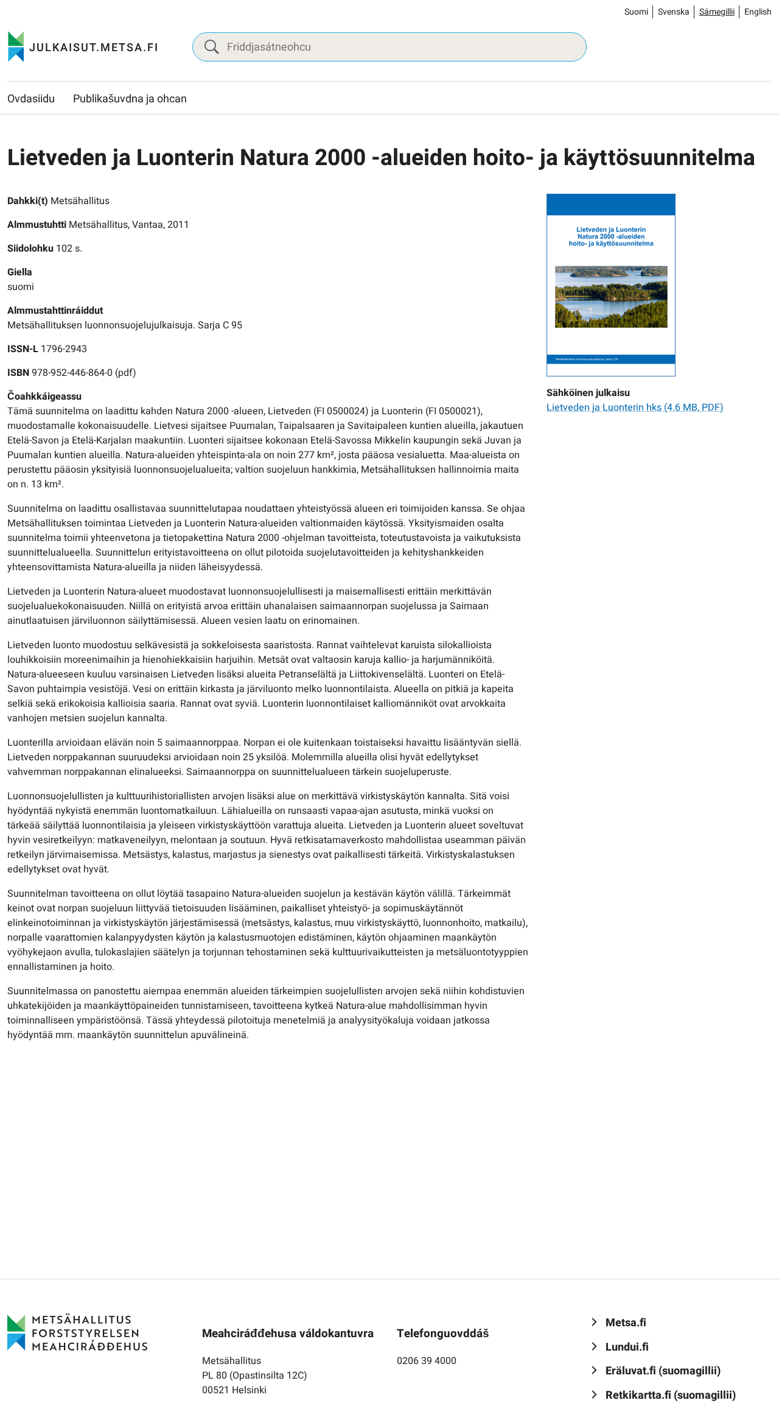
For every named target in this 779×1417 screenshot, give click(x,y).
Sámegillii (717, 11)
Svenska (674, 11)
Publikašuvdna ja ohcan (130, 99)
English (758, 11)
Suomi (636, 11)
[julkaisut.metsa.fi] (77, 1331)
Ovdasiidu (31, 99)
